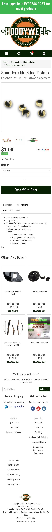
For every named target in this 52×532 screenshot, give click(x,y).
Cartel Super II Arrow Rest (13, 292)
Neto (33, 522)
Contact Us (38, 427)
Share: (39, 150)
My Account (14, 422)
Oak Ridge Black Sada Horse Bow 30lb (13, 343)
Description (7, 205)
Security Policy (13, 474)
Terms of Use (13, 465)
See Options (13, 311)
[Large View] (6, 140)
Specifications (22, 205)
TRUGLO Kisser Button (39, 342)
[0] (31, 54)
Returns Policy (14, 484)
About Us (38, 422)
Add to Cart (28, 189)
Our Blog (38, 432)
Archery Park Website (38, 437)
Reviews (6, 210)
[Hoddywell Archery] (26, 32)
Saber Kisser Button (39, 291)
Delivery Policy (13, 479)
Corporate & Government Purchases (38, 450)
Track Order (14, 427)
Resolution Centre (13, 432)
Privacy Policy (14, 469)
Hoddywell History (38, 442)
